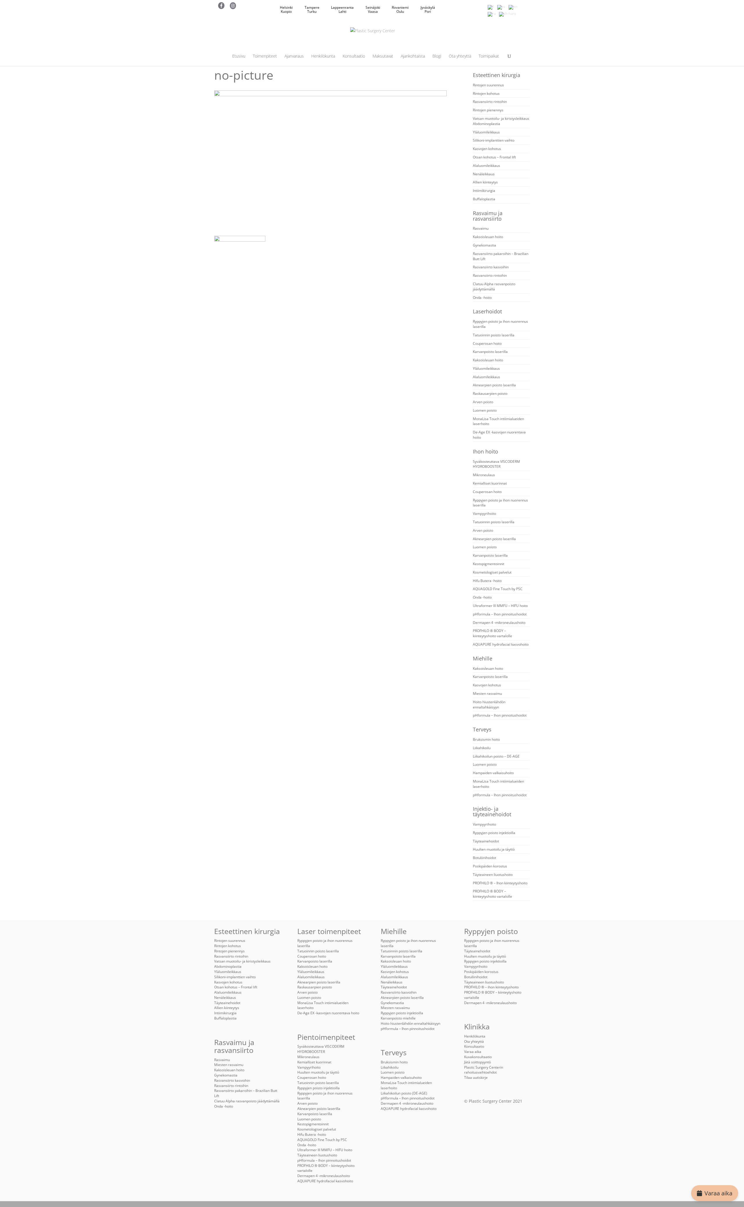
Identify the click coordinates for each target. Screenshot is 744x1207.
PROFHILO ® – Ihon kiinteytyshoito (500, 883)
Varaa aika (718, 1193)
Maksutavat (383, 56)
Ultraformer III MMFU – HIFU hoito (500, 605)
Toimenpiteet (265, 56)
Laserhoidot (487, 311)
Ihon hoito (485, 451)
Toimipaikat (489, 56)
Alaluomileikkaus (486, 165)
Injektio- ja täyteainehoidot (492, 811)
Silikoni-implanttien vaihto (493, 140)
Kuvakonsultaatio (478, 1056)
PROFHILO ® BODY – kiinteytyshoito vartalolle (492, 633)
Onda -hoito (482, 297)
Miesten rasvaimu (487, 693)
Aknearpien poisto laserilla (494, 385)
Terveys (482, 729)
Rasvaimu (481, 228)
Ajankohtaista (413, 56)
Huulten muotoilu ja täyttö (494, 849)
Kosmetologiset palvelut (492, 572)
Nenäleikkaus (484, 174)
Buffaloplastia (484, 199)
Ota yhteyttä (460, 56)
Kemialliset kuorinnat (490, 483)
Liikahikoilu (482, 747)
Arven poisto (483, 401)
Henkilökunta (323, 56)
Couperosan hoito (487, 343)
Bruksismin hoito (486, 739)
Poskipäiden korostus (490, 866)
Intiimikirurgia (484, 190)
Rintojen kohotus (486, 93)
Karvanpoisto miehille (398, 1018)
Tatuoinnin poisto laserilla (493, 335)
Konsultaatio (354, 56)
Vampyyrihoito (484, 513)
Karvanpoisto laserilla (490, 351)
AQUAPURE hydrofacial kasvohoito (501, 644)
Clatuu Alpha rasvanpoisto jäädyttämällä (494, 286)
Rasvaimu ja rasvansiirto (487, 216)
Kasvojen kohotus (487, 148)
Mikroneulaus (484, 474)
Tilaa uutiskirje (476, 1077)
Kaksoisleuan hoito (488, 236)
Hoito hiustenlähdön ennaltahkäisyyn (489, 704)
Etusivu (238, 56)
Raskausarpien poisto (490, 393)
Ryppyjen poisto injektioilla (494, 832)
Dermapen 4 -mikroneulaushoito (499, 622)
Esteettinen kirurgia (496, 75)
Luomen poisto (485, 410)
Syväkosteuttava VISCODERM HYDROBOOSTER (496, 464)
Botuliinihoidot (484, 857)
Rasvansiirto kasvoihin (491, 267)
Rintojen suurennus (488, 85)
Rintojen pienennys (488, 110)
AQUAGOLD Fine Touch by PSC (498, 588)
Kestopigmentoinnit (488, 563)
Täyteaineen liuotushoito (493, 874)
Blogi (436, 56)
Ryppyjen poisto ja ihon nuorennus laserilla (325, 1096)
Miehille (482, 658)
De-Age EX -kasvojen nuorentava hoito (328, 1012)
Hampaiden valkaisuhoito (493, 772)
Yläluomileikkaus (486, 132)
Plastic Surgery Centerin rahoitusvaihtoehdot (483, 1070)
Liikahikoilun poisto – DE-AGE (496, 756)
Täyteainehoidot (486, 841)
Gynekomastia (484, 245)
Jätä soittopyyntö (477, 1062)
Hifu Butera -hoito (487, 580)
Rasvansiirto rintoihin (490, 101)
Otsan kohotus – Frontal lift (494, 157)
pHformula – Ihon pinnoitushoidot (500, 614)
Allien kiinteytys (485, 182)
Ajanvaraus (294, 56)
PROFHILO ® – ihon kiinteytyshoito (491, 987)
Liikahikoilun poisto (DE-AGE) (404, 1093)
